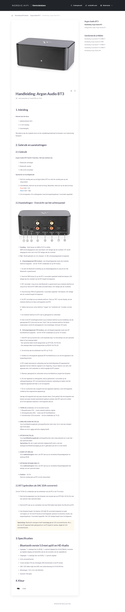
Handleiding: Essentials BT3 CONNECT (94, 39)
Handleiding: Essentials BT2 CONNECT (94, 47)
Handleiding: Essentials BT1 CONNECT (94, 44)
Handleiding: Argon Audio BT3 (51, 15)
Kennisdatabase (39, 5)
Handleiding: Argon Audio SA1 (92, 50)
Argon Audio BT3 (35, 15)
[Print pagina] (71, 90)
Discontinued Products (21, 15)
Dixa (69, 604)
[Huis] (20, 5)
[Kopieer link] (74, 90)
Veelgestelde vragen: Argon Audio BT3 (95, 27)
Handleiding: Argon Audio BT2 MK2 (94, 42)
